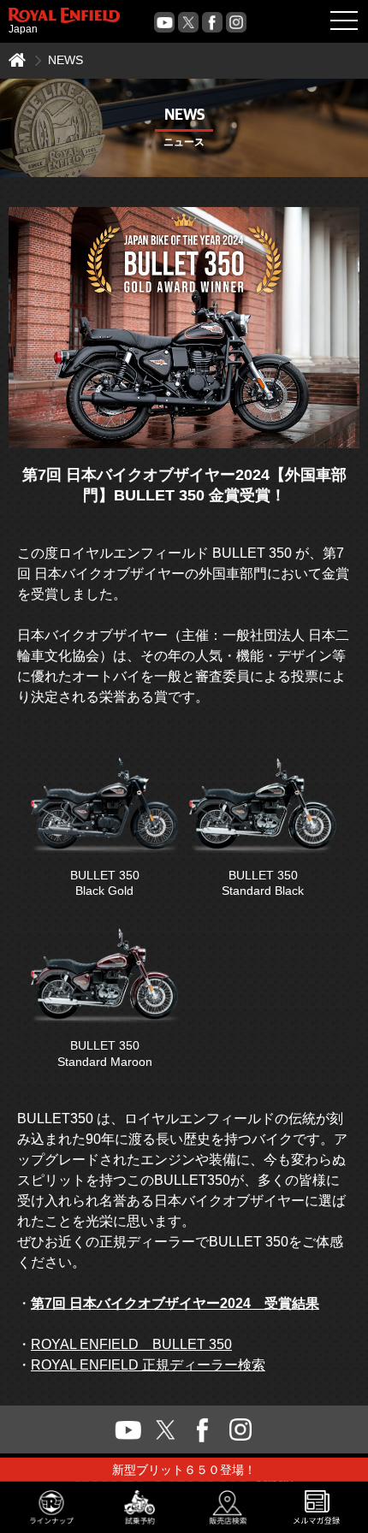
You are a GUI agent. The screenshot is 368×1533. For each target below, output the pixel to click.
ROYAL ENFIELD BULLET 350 (131, 1344)
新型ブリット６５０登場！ (184, 1470)
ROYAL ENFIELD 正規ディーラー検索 (148, 1365)
